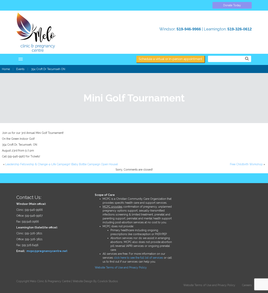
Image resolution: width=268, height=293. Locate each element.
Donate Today (232, 5)
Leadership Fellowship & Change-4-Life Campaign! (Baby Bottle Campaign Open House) (61, 164)
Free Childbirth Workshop (246, 164)
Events (20, 69)
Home (6, 69)
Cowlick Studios (108, 281)
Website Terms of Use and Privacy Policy (121, 267)
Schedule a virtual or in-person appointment (170, 59)
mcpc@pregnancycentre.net (46, 251)
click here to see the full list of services (138, 257)
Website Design (83, 281)
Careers (247, 285)
